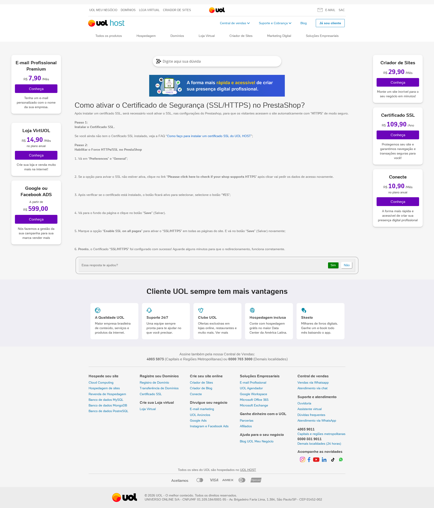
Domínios (128, 10)
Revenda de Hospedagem (107, 394)
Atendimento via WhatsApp (316, 420)
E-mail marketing (202, 409)
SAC (342, 10)
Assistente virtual (309, 409)
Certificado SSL (151, 394)
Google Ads (198, 420)
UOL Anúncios (200, 415)
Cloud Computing (101, 382)
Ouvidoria (304, 403)
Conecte (196, 394)
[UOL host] (106, 23)
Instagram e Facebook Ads (209, 426)
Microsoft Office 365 (254, 400)
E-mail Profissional (253, 382)
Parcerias (246, 420)
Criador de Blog (201, 388)
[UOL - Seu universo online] (217, 10)
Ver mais (221, 332)
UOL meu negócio (103, 10)
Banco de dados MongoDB (108, 405)
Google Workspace (253, 394)
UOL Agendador (251, 388)
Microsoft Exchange (254, 405)
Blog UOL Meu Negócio (257, 441)
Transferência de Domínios (159, 388)
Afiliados (246, 426)
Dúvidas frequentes (311, 415)
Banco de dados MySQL (106, 400)
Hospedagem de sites (104, 388)
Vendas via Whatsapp (313, 382)
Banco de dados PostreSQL (108, 411)
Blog (303, 23)
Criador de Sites (177, 10)
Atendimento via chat (312, 388)
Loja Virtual (149, 10)
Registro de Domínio (154, 382)
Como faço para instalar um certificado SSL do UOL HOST (209, 136)
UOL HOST (248, 470)
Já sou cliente (330, 23)
